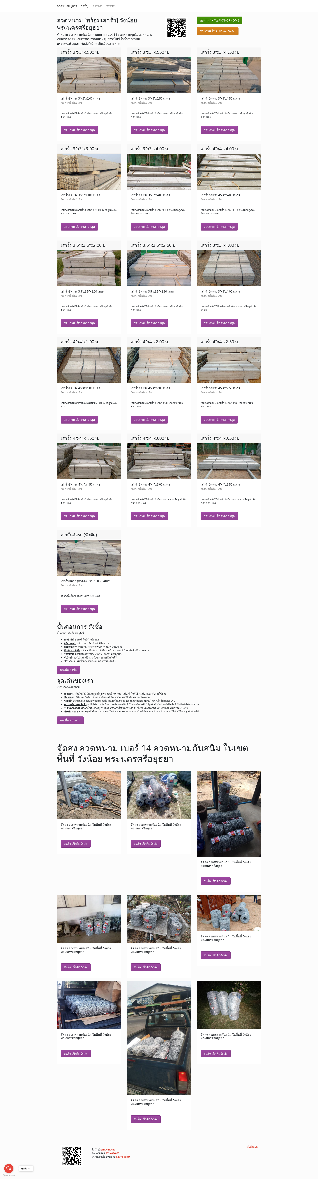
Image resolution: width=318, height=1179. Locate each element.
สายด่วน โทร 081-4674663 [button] (217, 31)
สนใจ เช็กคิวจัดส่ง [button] (76, 844)
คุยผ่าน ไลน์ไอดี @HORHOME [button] (219, 20)
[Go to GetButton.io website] (9, 1175)
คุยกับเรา (97, 6)
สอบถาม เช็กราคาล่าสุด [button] (79, 130)
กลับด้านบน (252, 1146)
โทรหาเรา (110, 6)
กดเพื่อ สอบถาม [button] (70, 720)
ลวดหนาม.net (122, 1156)
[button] (176, 27)
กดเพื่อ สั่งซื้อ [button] (68, 670)
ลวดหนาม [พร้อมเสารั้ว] (72, 6)
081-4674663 (112, 1153)
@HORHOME (108, 1149)
